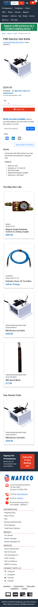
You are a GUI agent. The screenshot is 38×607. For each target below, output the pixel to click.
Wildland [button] (5, 16)
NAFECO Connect (10, 564)
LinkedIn (10, 581)
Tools (15, 33)
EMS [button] (3, 12)
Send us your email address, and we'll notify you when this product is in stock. (18, 121)
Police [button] (27, 8)
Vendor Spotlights (11, 542)
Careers (24, 589)
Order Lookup (9, 558)
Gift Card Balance (10, 561)
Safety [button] (10, 12)
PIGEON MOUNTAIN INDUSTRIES (13, 42)
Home (3, 33)
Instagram (11, 575)
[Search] (21, 3)
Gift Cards (14, 20)
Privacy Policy (19, 586)
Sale (19, 16)
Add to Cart (20, 109)
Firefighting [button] (18, 8)
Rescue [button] (17, 12)
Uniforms (14, 16)
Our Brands (8, 535)
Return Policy (9, 516)
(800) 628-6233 (22, 494)
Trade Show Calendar (12, 528)
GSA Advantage (10, 555)
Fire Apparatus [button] (7, 8)
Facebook (11, 571)
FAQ (5, 519)
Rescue (9, 33)
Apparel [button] (25, 12)
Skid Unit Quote (10, 552)
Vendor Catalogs (10, 538)
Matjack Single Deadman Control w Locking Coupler (17, 230)
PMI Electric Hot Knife (15, 330)
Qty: (5, 100)
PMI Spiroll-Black (13, 380)
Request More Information (24, 145)
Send (32, 129)
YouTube (10, 578)
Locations (6, 586)
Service (31, 16)
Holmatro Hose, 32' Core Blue (18, 281)
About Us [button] (5, 20)
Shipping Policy (9, 513)
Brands (25, 16)
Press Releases (9, 525)
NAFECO (20, 498)
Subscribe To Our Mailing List (27, 461)
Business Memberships (12, 522)
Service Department (11, 549)
